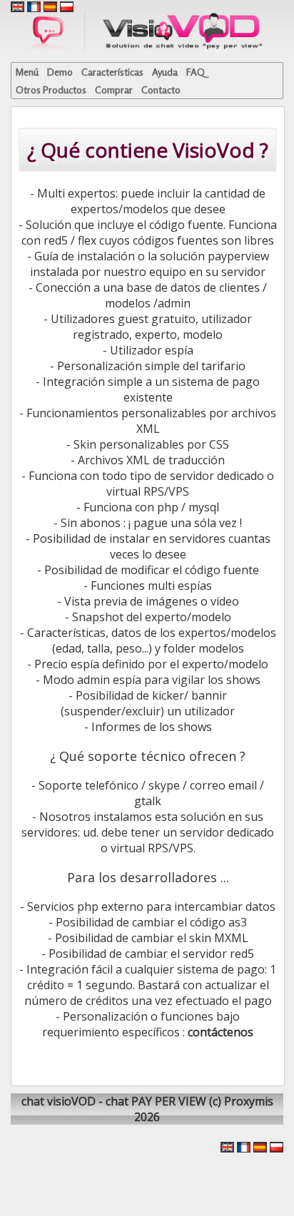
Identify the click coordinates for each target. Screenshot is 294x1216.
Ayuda (165, 72)
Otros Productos (51, 89)
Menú (27, 72)
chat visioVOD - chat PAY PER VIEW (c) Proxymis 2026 (147, 1109)
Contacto (161, 89)
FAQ (195, 72)
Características (112, 72)
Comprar (114, 89)
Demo (60, 72)
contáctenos (220, 1032)
